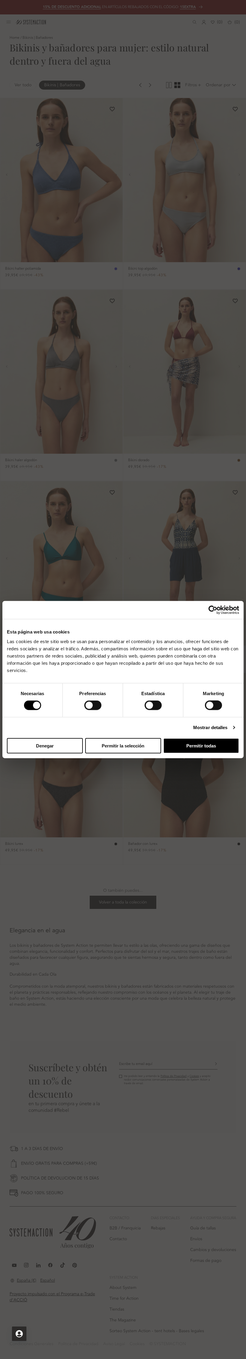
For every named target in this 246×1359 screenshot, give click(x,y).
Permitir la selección (123, 745)
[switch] (92, 705)
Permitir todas (201, 745)
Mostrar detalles (210, 727)
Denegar (45, 745)
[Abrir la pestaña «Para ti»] (19, 1334)
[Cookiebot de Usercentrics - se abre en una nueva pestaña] (213, 610)
